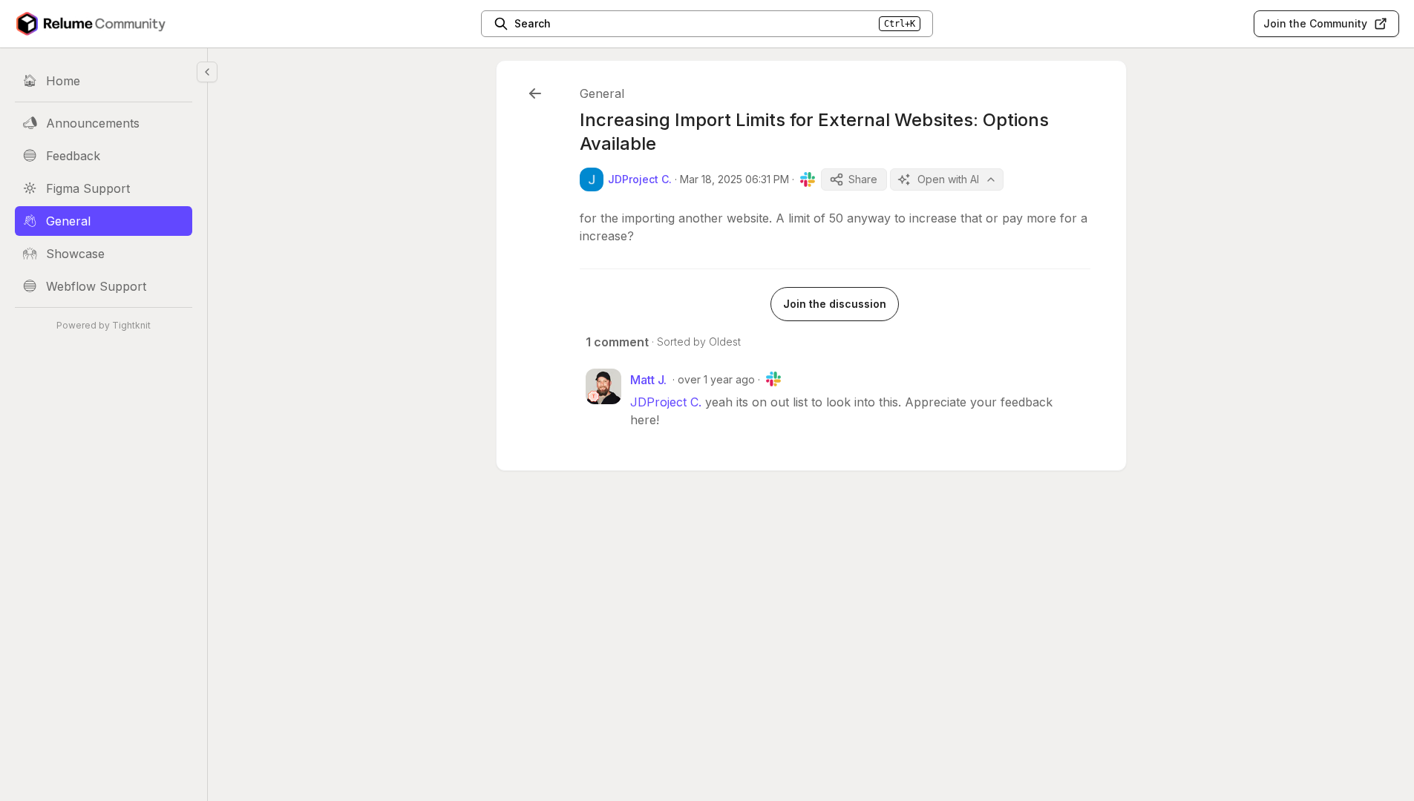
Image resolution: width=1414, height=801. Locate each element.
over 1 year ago (716, 379)
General (602, 93)
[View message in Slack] (807, 179)
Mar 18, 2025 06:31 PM (734, 179)
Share (862, 179)
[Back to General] (535, 93)
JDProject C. (665, 402)
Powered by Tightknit (103, 325)
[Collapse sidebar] (207, 72)
